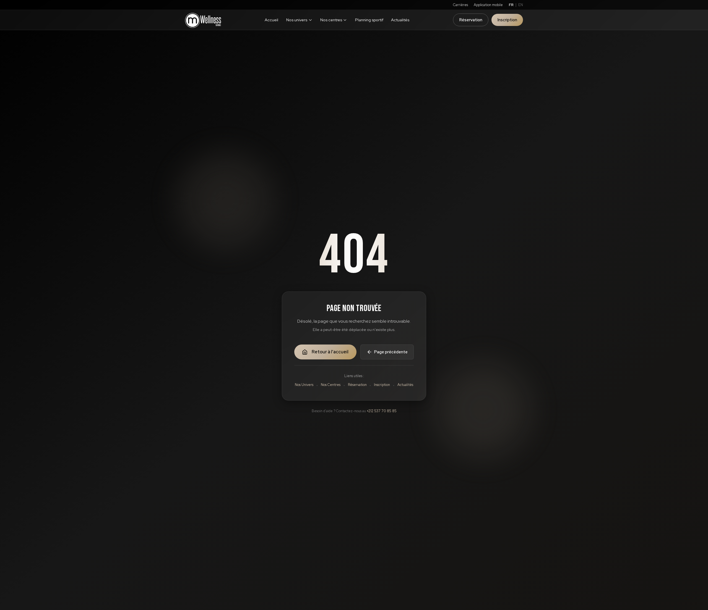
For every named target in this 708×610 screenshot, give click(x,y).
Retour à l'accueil (330, 352)
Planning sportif (369, 19)
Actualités (400, 19)
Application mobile (488, 4)
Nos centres (331, 19)
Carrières (460, 4)
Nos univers (296, 19)
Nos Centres (330, 384)
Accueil (271, 19)
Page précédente (391, 351)
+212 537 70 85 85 (382, 411)
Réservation (470, 19)
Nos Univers (304, 384)
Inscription (507, 19)
